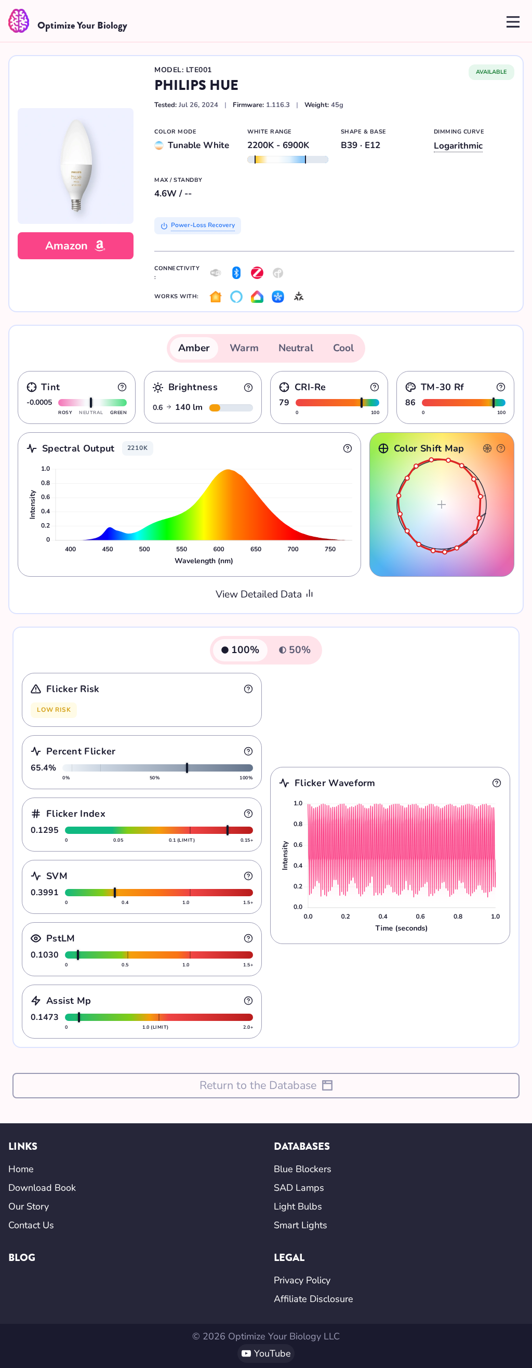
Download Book (42, 1187)
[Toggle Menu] (513, 21)
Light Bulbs (298, 1206)
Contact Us (31, 1225)
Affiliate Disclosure (313, 1299)
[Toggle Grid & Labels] (487, 448)
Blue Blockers (302, 1169)
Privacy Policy (302, 1280)
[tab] (194, 348)
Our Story (28, 1206)
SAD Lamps (299, 1187)
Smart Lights (300, 1225)
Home (21, 1169)
